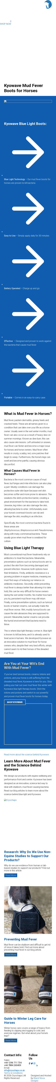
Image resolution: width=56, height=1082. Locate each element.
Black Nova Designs (38, 1079)
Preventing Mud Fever (20, 939)
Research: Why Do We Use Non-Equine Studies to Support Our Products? (27, 856)
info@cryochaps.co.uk (14, 1070)
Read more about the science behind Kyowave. (26, 754)
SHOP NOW (5, 24)
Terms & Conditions (13, 1073)
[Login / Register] (7, 17)
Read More (11, 875)
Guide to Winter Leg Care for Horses (25, 1021)
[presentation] (28, 823)
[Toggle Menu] (48, 11)
